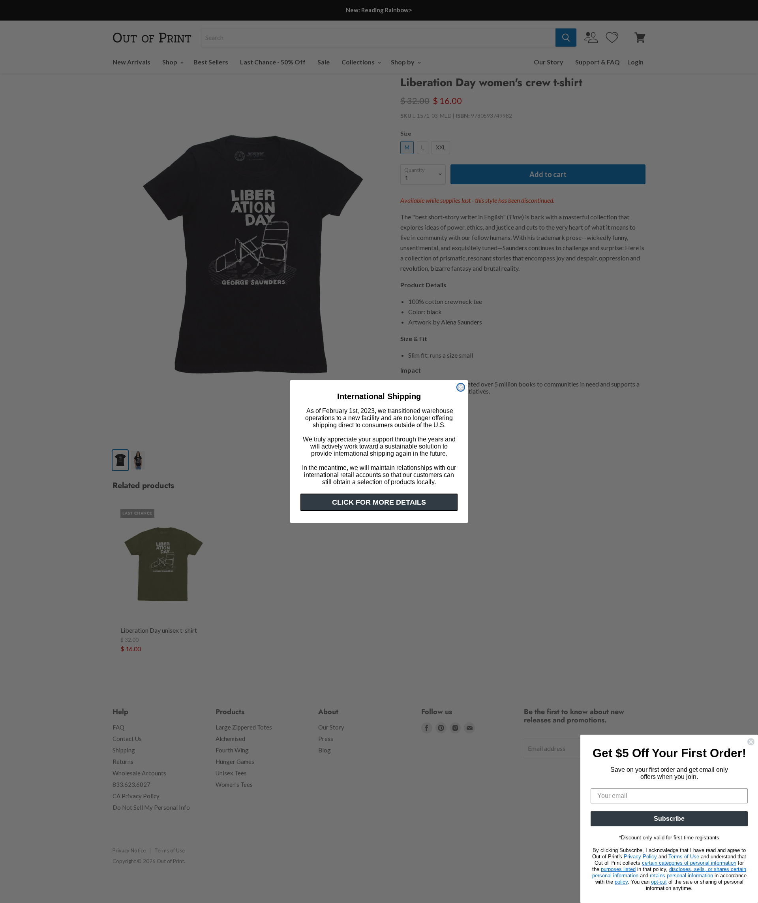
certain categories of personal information (689, 863)
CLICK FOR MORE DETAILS (379, 502)
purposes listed (618, 869)
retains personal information (681, 875)
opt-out (659, 882)
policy (621, 882)
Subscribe (669, 818)
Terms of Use (683, 857)
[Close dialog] (461, 387)
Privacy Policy (640, 857)
